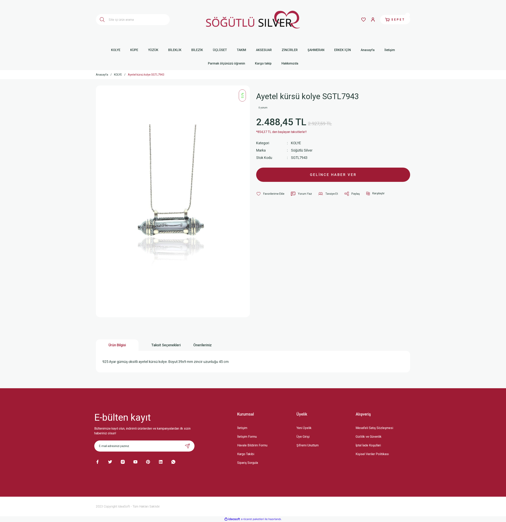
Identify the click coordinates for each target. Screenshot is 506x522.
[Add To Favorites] (270, 193)
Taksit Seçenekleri (166, 345)
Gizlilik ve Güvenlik (368, 436)
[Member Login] (373, 19)
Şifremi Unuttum (307, 445)
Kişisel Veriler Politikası (372, 454)
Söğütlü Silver (301, 150)
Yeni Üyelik (304, 428)
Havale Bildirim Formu (252, 445)
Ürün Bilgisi (117, 345)
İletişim (242, 428)
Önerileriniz (202, 345)
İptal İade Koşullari (368, 445)
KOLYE (296, 143)
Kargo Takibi (245, 454)
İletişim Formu (247, 436)
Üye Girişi (303, 436)
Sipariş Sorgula (247, 463)
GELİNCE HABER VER (333, 175)
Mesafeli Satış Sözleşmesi (374, 428)
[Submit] (187, 446)
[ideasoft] (232, 519)
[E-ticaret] (252, 519)
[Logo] (253, 19)
